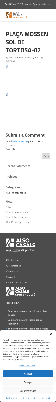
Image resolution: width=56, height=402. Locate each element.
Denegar (28, 382)
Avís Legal (46, 398)
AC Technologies (13, 265)
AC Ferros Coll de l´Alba (16, 282)
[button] (51, 333)
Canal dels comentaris (17, 217)
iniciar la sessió (20, 141)
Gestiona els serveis (27, 365)
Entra (8, 207)
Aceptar (28, 373)
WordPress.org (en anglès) (19, 222)
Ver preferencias (28, 391)
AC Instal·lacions (13, 260)
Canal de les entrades (17, 212)
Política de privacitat (31, 398)
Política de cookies (14, 398)
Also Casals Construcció (19, 57)
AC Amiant (10, 276)
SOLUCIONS (13, 303)
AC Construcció (12, 271)
